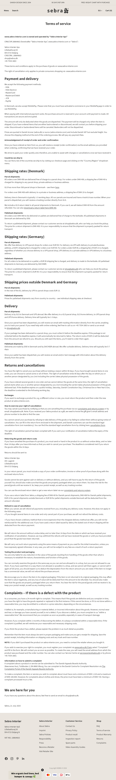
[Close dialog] (103, 369)
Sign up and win (83, 405)
